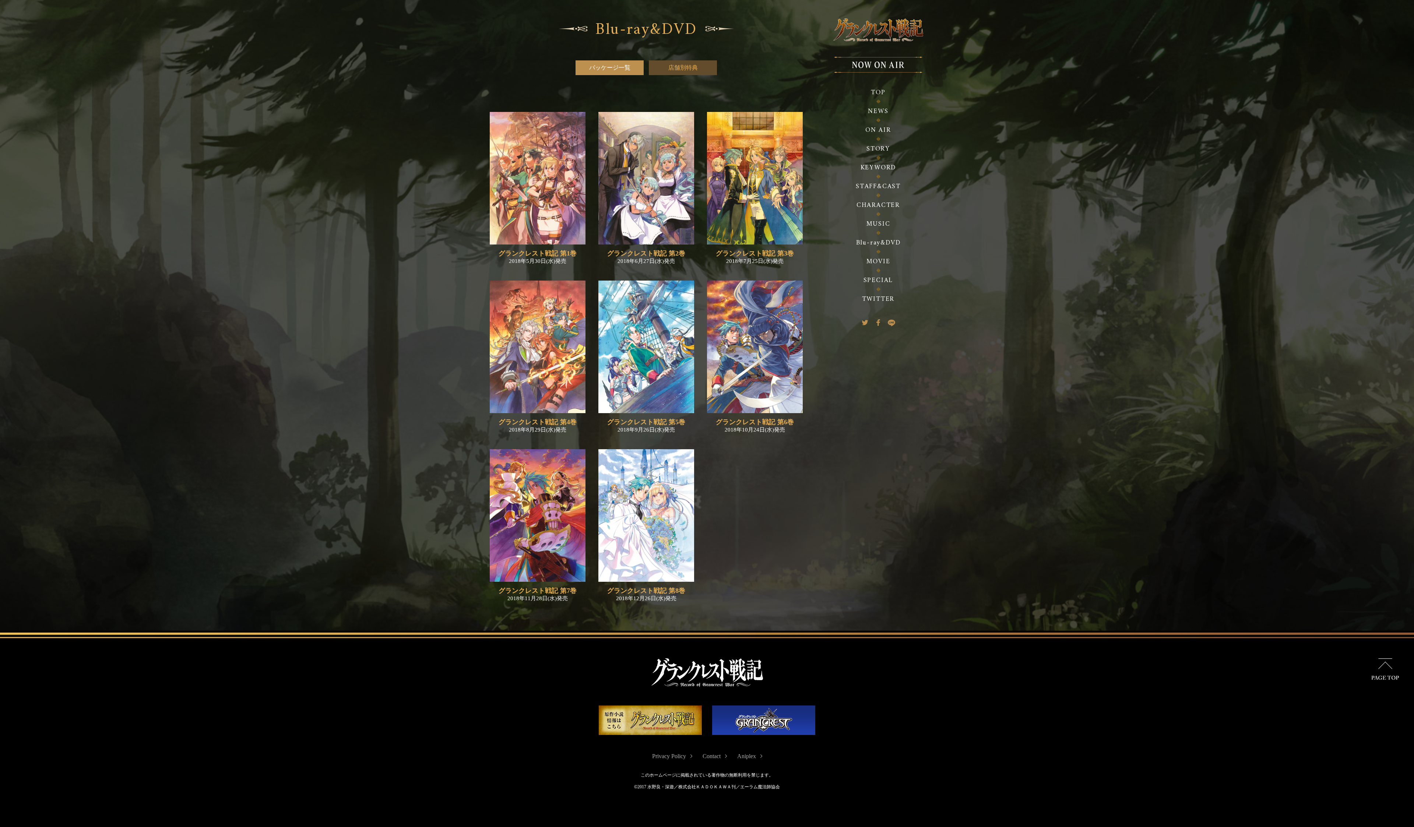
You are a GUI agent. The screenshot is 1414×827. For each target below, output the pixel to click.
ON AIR (878, 130)
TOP (878, 92)
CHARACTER (878, 205)
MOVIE (878, 261)
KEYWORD (878, 167)
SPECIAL (878, 280)
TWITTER (878, 299)
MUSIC (878, 224)
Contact (712, 756)
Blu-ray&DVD (878, 243)
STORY (878, 149)
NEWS (878, 111)
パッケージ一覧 (609, 67)
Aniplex (746, 756)
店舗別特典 (683, 67)
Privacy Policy (669, 756)
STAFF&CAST (878, 186)
